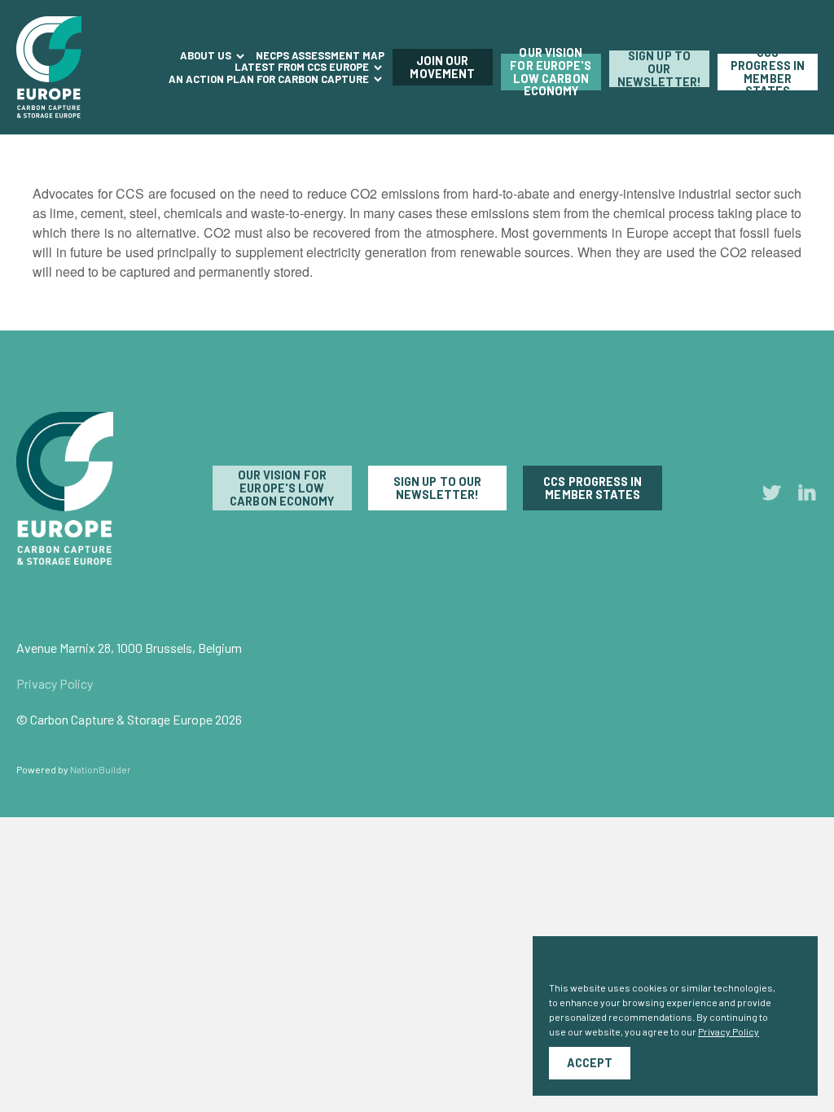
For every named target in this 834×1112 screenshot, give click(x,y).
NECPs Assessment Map (320, 55)
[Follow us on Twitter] (772, 495)
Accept (589, 1063)
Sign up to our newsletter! (659, 68)
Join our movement (442, 67)
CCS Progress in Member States (768, 72)
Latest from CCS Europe (303, 66)
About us (207, 55)
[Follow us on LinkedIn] (807, 495)
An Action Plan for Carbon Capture (270, 79)
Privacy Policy (54, 683)
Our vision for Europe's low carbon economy (550, 72)
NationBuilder (100, 769)
